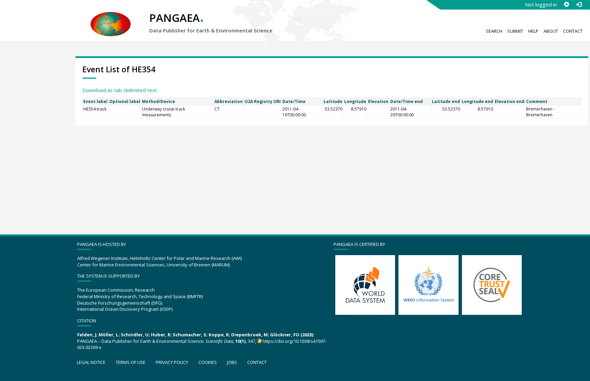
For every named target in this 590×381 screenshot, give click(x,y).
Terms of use (130, 362)
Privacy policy (172, 362)
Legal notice (91, 362)
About (551, 31)
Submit (515, 31)
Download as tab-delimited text (119, 90)
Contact (572, 31)
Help (533, 31)
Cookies (207, 362)
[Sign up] (566, 4)
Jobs (232, 362)
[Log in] (579, 4)
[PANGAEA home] (110, 17)
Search (494, 31)
